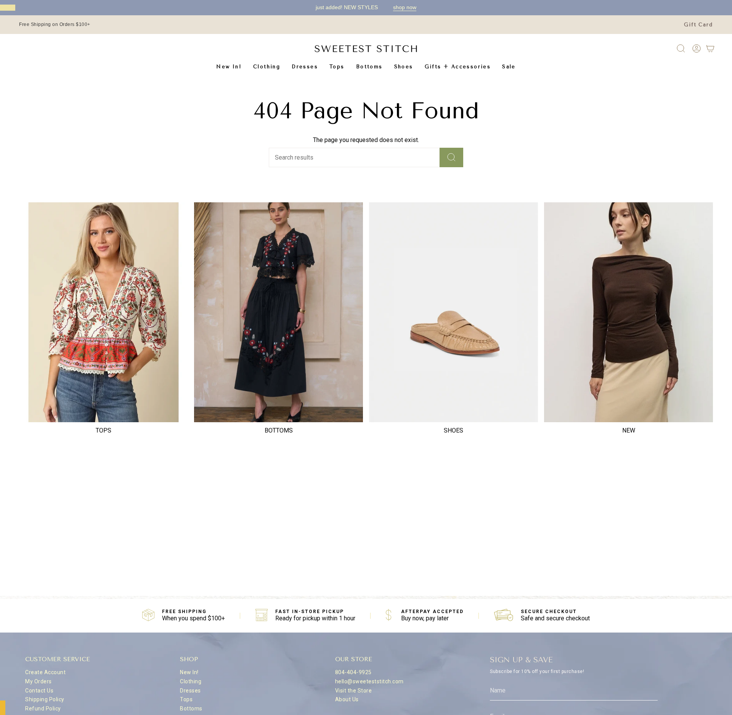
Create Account (45, 672)
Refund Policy (43, 708)
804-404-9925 (353, 672)
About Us (347, 699)
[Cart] (710, 48)
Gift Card (698, 24)
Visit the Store (353, 691)
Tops (186, 699)
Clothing (190, 681)
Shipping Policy (44, 699)
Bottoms (191, 708)
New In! (189, 672)
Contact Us (39, 691)
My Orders (38, 681)
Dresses (190, 691)
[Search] (451, 157)
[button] (266, 66)
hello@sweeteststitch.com (369, 681)
